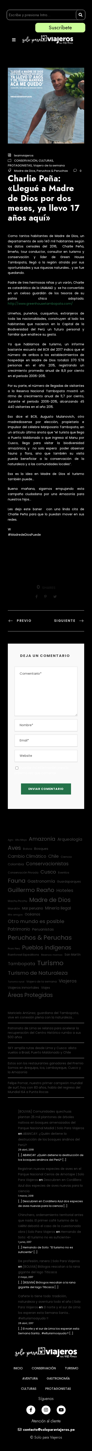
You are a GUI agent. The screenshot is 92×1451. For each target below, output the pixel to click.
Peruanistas (43, 929)
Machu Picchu (17, 901)
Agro (10, 840)
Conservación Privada (23, 872)
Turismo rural (16, 981)
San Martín (73, 955)
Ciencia (66, 857)
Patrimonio (19, 929)
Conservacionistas (47, 863)
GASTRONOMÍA (58, 1378)
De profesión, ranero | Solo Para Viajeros (49, 1261)
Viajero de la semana (49, 165)
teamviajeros (23, 155)
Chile (53, 856)
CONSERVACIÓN (25, 160)
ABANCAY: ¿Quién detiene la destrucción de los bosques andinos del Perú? (49, 1139)
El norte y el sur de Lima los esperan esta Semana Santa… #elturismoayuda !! (49, 1313)
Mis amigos (15, 914)
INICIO (18, 1368)
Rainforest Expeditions (23, 955)
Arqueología (69, 839)
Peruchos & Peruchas (52, 171)
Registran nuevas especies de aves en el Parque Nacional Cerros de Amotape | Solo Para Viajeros (51, 1174)
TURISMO (71, 1368)
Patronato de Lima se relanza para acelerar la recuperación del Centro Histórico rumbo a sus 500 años (44, 1032)
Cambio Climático (27, 856)
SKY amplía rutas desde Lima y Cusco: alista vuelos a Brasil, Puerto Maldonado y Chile (42, 1050)
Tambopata (21, 964)
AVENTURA (30, 1378)
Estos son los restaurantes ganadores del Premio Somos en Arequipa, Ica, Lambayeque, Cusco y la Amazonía (46, 1067)
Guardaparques (69, 882)
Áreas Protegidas (30, 995)
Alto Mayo (21, 840)
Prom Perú (14, 948)
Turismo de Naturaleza (38, 973)
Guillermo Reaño (31, 890)
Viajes (45, 988)
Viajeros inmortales (23, 987)
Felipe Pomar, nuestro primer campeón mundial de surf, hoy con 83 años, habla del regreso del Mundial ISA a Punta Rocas (45, 1087)
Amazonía (42, 838)
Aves (14, 848)
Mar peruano (32, 908)
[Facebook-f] (30, 1410)
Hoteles (64, 890)
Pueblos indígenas (46, 947)
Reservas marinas (52, 955)
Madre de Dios (24, 171)
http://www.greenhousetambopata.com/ (40, 303)
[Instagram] (46, 1410)
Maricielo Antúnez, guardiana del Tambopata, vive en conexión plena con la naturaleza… (43, 1015)
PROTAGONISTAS (20, 165)
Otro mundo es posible (36, 921)
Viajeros (68, 981)
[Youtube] (61, 1410)
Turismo (50, 962)
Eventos (63, 872)
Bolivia (27, 849)
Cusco (48, 871)
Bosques (41, 848)
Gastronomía (41, 881)
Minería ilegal (58, 908)
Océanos (32, 914)
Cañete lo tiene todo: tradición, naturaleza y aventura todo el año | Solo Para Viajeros (49, 1301)
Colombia (16, 864)
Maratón (14, 908)
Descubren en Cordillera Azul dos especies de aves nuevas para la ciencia (50, 1185)
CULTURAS (46, 160)
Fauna (16, 881)
